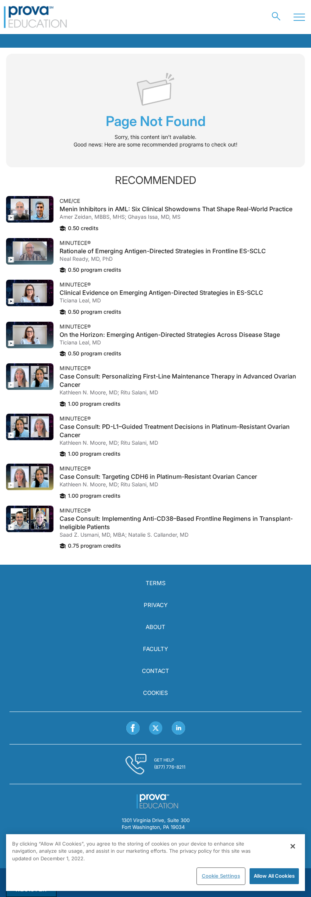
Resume (29, 209)
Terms (156, 583)
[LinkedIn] (178, 728)
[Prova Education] (35, 17)
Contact (155, 670)
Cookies (155, 692)
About (155, 627)
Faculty (155, 649)
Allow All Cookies (274, 876)
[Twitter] (155, 728)
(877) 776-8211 (169, 767)
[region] (155, 862)
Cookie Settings (221, 876)
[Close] (292, 846)
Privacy (156, 605)
